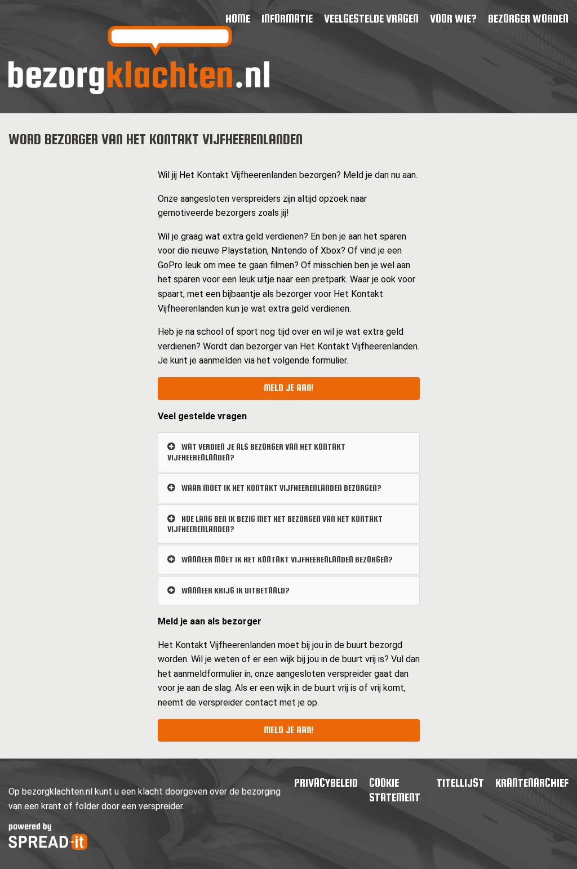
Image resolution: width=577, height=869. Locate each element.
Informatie (287, 18)
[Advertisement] (74, 328)
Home (237, 18)
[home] (138, 91)
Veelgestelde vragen (371, 18)
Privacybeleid (326, 782)
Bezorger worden (528, 18)
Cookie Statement (394, 790)
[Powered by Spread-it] (47, 846)
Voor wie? (453, 18)
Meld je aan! (288, 388)
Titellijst (460, 782)
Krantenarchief (532, 782)
